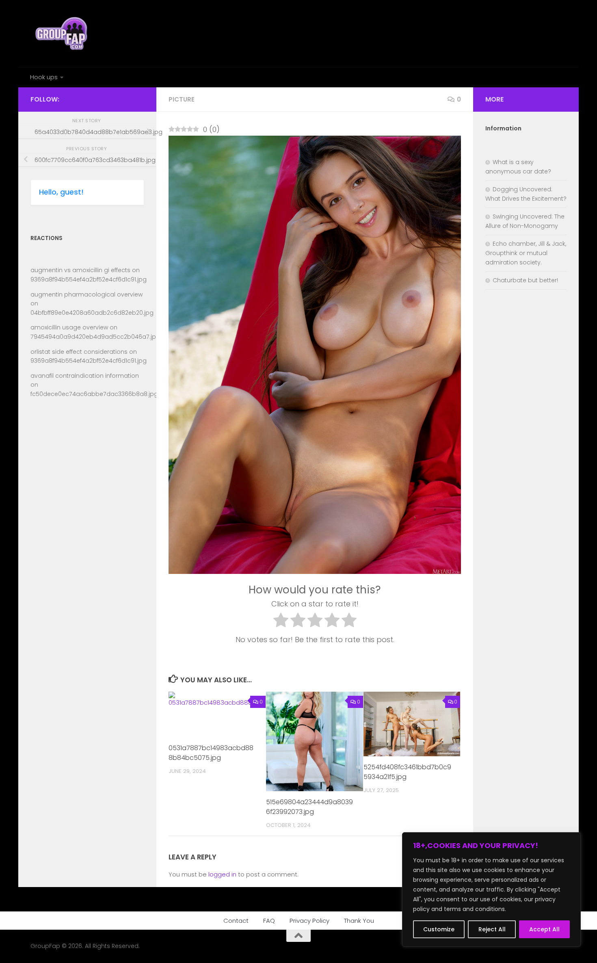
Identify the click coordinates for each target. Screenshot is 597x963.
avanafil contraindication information (84, 376)
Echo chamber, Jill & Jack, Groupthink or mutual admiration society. (525, 253)
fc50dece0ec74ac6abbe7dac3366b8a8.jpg (94, 394)
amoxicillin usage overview (69, 327)
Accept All (544, 929)
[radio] (280, 621)
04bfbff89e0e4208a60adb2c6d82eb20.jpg (92, 313)
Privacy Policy (309, 920)
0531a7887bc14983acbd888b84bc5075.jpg (211, 752)
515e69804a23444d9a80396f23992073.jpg (309, 806)
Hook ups (44, 77)
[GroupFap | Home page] (62, 33)
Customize (438, 929)
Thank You (359, 920)
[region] (491, 889)
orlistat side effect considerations (79, 352)
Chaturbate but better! (525, 280)
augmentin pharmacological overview (86, 294)
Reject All (492, 929)
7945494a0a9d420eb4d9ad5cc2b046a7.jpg (95, 337)
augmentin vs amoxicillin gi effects (80, 270)
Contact (236, 920)
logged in (222, 874)
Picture (182, 99)
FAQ (269, 920)
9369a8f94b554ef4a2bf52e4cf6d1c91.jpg (88, 279)
